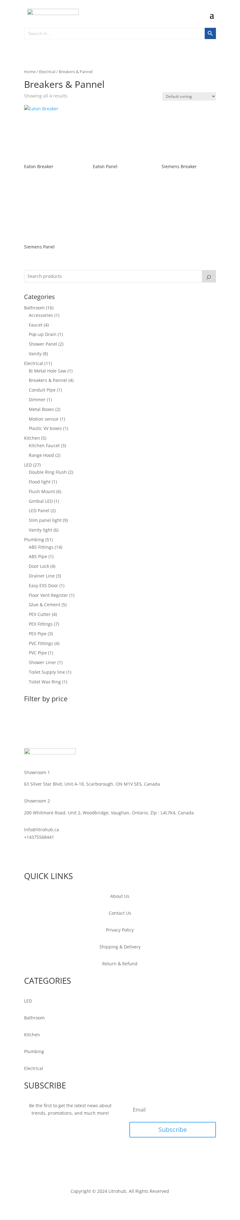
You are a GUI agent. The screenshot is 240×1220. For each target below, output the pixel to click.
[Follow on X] (42, 855)
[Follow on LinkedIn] (54, 855)
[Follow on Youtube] (79, 855)
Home (30, 71)
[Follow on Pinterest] (67, 855)
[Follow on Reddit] (92, 855)
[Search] (209, 276)
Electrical (47, 71)
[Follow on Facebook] (29, 855)
